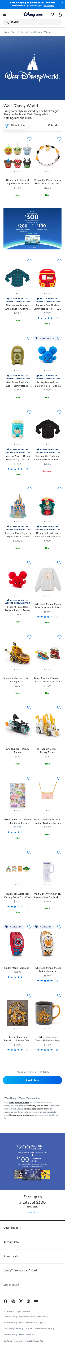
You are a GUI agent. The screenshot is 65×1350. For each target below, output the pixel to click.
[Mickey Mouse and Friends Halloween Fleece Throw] (17, 1014)
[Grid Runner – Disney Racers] (17, 726)
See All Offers (49, 6)
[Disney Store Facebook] (5, 1301)
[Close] (61, 3)
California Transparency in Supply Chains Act (23, 1341)
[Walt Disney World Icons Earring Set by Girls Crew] (17, 886)
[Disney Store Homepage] (32, 14)
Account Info (11, 1242)
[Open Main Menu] (5, 15)
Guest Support (11, 1227)
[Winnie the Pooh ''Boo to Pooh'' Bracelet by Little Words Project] (47, 157)
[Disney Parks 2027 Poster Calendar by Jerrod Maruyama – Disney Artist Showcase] (17, 812)
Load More (32, 1080)
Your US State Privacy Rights (31, 1322)
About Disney (9, 1334)
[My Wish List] (52, 15)
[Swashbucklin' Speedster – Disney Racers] (17, 655)
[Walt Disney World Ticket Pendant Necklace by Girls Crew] (47, 796)
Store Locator (11, 1256)
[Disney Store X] (21, 1301)
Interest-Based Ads (27, 1334)
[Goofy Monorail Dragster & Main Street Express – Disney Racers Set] (47, 655)
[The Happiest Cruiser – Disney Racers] (47, 726)
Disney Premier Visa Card (20, 1270)
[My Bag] (60, 15)
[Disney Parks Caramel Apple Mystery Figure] (17, 157)
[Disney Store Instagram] (13, 1301)
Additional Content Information (32, 1316)
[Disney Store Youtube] (36, 1301)
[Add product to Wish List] (29, 139)
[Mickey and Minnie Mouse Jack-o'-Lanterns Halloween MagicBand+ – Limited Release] (47, 945)
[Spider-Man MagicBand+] (17, 945)
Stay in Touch (11, 1285)
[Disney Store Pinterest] (28, 1301)
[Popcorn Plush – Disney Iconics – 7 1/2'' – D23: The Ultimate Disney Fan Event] (17, 447)
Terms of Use (9, 1316)
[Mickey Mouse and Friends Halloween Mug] (47, 1014)
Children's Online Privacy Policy (38, 1328)
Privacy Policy (9, 1322)
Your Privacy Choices (12, 1329)
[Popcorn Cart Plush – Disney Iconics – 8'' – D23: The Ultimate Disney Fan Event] (47, 296)
